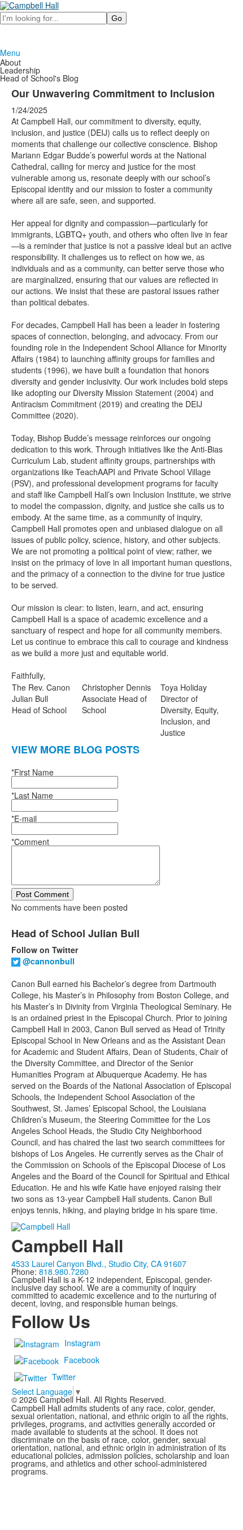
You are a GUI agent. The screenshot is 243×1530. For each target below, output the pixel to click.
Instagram (82, 1342)
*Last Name (32, 795)
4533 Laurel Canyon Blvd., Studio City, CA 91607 (98, 1263)
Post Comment (42, 894)
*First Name (32, 772)
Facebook (81, 1359)
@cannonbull (49, 961)
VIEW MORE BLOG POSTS (75, 749)
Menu (10, 52)
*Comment (30, 841)
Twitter (64, 1376)
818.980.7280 (64, 1271)
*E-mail (24, 818)
